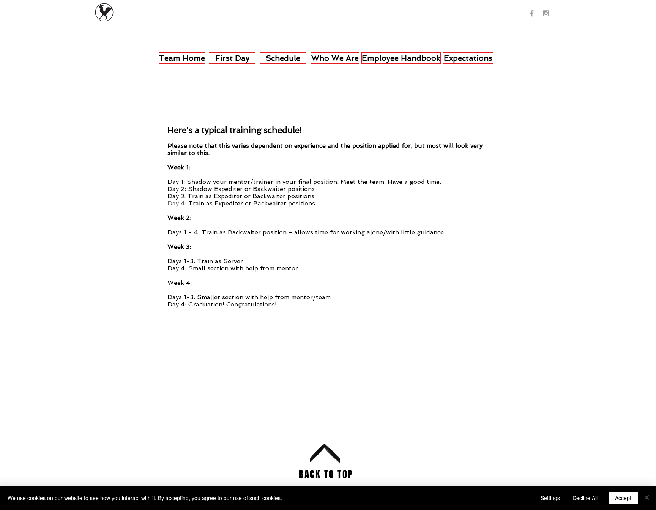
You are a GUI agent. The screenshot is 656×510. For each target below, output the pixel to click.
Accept (623, 498)
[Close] (646, 498)
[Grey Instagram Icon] (546, 13)
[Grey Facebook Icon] (532, 13)
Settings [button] (550, 498)
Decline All (585, 498)
